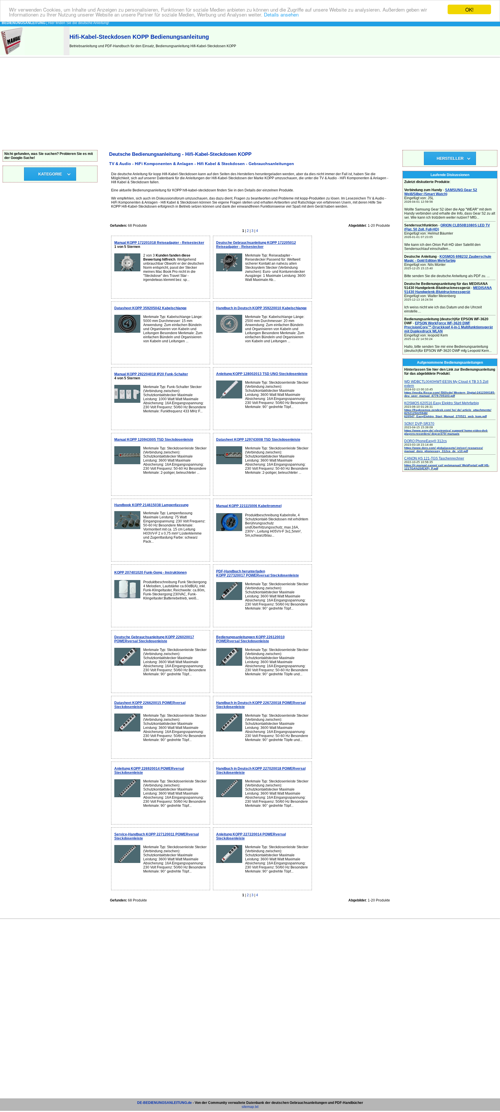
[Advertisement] (250, 106)
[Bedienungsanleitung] (12, 54)
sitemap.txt (250, 1107)
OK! (469, 9)
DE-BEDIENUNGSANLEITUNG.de (164, 1103)
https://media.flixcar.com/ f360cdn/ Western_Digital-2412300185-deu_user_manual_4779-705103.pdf (449, 394)
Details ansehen (281, 14)
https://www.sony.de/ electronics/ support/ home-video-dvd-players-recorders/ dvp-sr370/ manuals (446, 432)
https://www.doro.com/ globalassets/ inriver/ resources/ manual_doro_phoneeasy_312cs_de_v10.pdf (443, 449)
